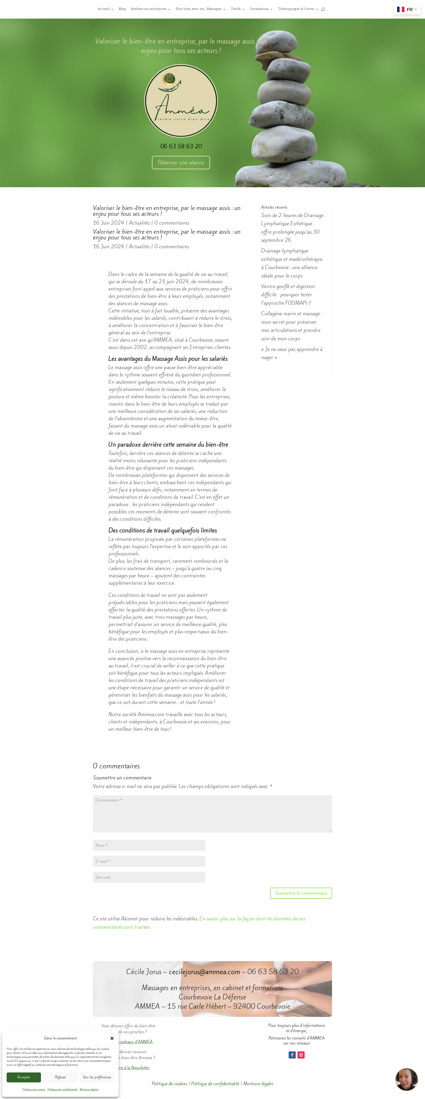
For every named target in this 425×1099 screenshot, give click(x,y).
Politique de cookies (34, 1089)
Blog (122, 10)
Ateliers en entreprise (148, 10)
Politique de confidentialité (62, 1089)
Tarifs (236, 10)
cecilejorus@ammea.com (204, 972)
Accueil (104, 10)
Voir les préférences (97, 1077)
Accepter (23, 1077)
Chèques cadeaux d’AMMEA (128, 1042)
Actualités (139, 222)
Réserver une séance (181, 162)
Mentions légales (89, 1089)
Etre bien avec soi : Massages (199, 10)
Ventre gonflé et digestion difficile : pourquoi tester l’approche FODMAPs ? (288, 295)
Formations (259, 10)
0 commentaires (172, 222)
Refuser (60, 1077)
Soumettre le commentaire (301, 893)
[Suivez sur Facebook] (292, 1055)
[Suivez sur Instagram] (301, 1055)
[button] (112, 1038)
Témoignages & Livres (296, 10)
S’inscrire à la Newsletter (128, 1067)
